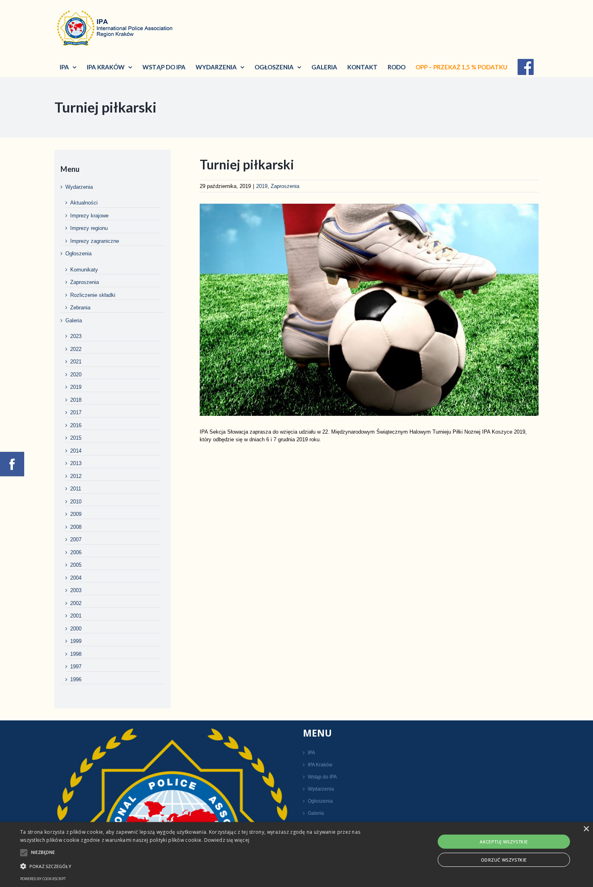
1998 (75, 654)
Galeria (73, 320)
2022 (75, 349)
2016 (75, 425)
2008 (75, 527)
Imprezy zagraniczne (94, 241)
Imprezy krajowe (89, 216)
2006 (75, 552)
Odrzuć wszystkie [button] (503, 860)
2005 (75, 565)
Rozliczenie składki (92, 295)
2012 (75, 476)
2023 (75, 336)
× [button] (586, 829)
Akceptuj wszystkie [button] (504, 842)
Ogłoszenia (78, 253)
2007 (75, 539)
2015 (75, 438)
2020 (75, 374)
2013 (75, 463)
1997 (75, 667)
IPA (311, 753)
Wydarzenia (79, 187)
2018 (75, 400)
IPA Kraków (320, 765)
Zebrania (80, 308)
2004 (75, 578)
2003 (75, 590)
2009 (75, 514)
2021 (75, 362)
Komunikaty (84, 270)
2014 (75, 451)
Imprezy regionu (89, 228)
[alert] (296, 854)
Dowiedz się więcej (226, 840)
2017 (75, 412)
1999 (75, 641)
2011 (75, 489)
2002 (75, 603)
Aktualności (84, 203)
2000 (75, 629)
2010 (75, 502)
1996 (75, 679)
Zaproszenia (285, 186)
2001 (75, 616)
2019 (261, 186)
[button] (200, 866)
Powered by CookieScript (43, 878)
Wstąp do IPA (322, 777)
